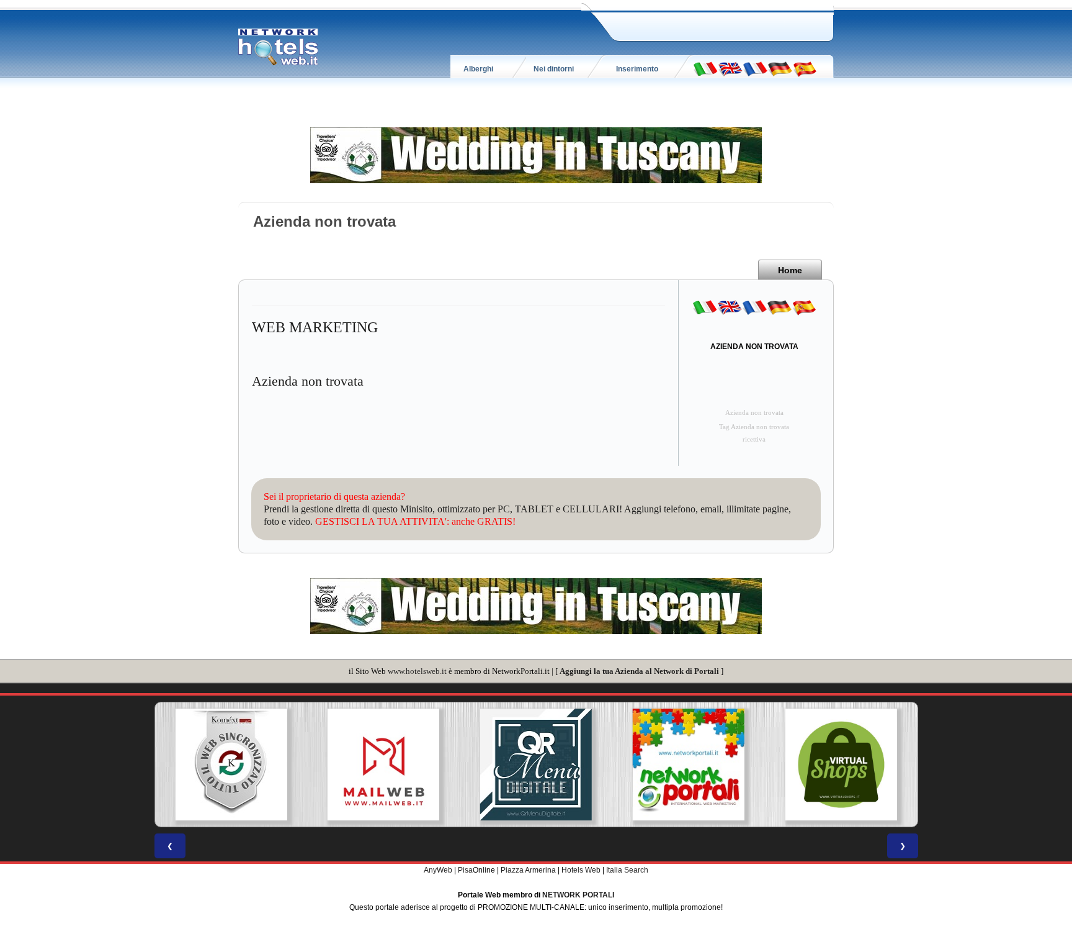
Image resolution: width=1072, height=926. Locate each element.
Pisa (465, 870)
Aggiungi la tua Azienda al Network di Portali (639, 671)
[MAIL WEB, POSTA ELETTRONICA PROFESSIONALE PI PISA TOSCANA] (383, 764)
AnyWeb (438, 870)
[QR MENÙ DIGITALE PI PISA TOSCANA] (536, 764)
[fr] (755, 68)
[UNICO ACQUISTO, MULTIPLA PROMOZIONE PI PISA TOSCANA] (688, 764)
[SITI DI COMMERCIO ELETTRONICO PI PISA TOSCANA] (841, 764)
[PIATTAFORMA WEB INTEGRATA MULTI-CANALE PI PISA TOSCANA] (231, 764)
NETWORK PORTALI (578, 895)
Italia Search (627, 870)
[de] (779, 68)
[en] (730, 68)
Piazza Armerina (528, 870)
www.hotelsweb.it (417, 671)
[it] (705, 68)
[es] (804, 68)
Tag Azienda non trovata (754, 427)
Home (790, 270)
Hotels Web (581, 870)
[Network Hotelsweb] (278, 47)
